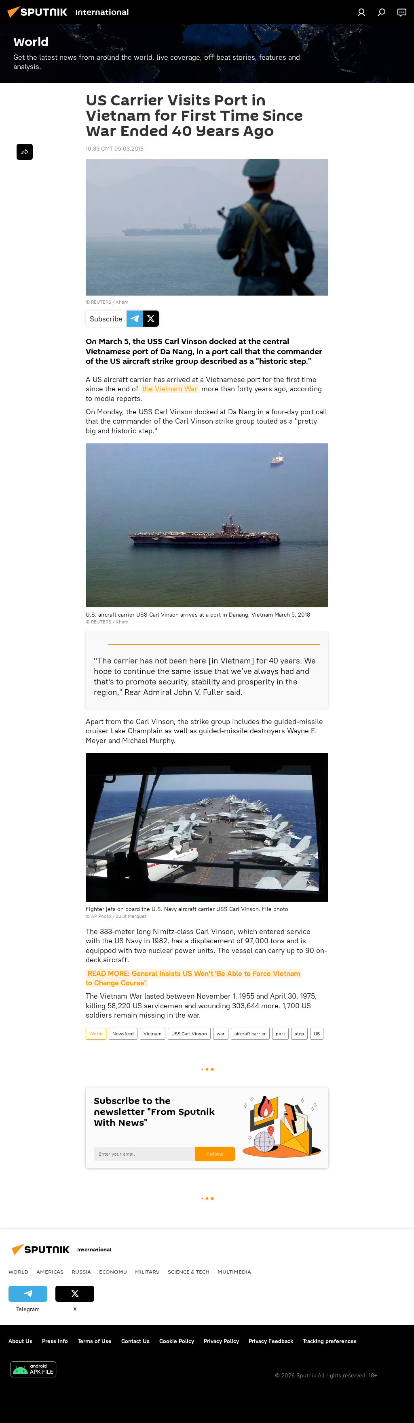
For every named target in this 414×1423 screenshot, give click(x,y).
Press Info (55, 1341)
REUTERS (101, 302)
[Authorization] (361, 12)
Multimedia (234, 1271)
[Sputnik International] (39, 19)
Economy (113, 1271)
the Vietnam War (169, 388)
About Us (20, 1341)
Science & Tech (188, 1271)
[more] (25, 152)
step (299, 1034)
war (221, 1034)
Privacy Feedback (271, 1341)
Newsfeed (123, 1034)
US (317, 1034)
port (280, 1034)
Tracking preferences (330, 1341)
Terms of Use (95, 1341)
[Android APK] (33, 1370)
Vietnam (153, 1034)
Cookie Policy (176, 1341)
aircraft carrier (250, 1034)
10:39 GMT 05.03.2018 (115, 148)
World (96, 1034)
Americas (49, 1271)
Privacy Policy (221, 1341)
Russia (81, 1271)
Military (147, 1271)
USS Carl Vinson (189, 1034)
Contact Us (135, 1341)
